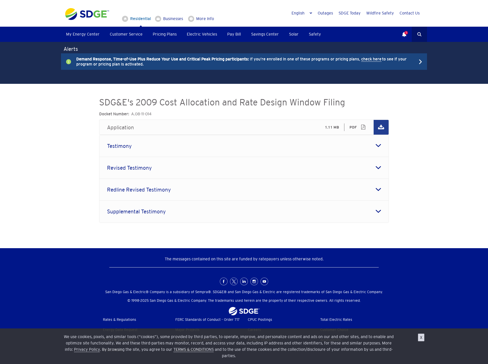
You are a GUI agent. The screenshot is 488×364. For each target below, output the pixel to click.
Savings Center (265, 34)
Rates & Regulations (119, 320)
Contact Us (410, 13)
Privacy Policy (87, 349)
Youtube (264, 281)
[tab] (244, 146)
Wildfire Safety (380, 13)
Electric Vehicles (202, 34)
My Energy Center (83, 34)
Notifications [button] (401, 30)
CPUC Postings (260, 320)
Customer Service (126, 34)
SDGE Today (350, 13)
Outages (325, 13)
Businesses (173, 18)
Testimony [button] (119, 146)
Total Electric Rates (336, 320)
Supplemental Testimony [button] (136, 211)
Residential (140, 18)
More (240, 61)
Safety (315, 34)
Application (244, 127)
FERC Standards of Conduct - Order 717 (207, 320)
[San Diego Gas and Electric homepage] (87, 19)
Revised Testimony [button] (129, 168)
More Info (205, 18)
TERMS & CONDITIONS (193, 349)
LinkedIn (244, 281)
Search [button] (419, 34)
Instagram (254, 281)
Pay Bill (234, 34)
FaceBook (223, 281)
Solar (294, 34)
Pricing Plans (165, 34)
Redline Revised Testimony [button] (139, 190)
